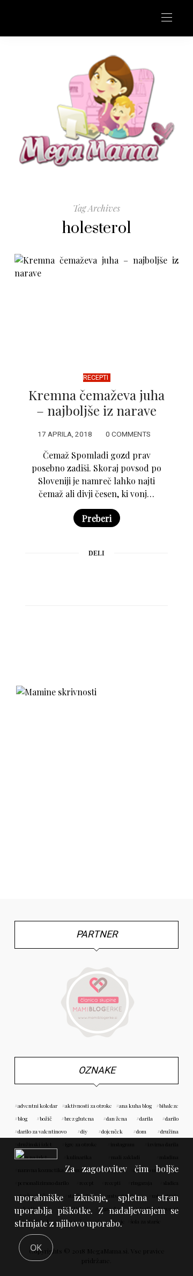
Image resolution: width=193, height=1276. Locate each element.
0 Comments (128, 434)
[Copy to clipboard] (137, 579)
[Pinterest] (76, 579)
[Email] (96, 579)
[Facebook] (56, 579)
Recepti (95, 377)
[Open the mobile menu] (167, 18)
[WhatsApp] (117, 579)
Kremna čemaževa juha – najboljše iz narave (96, 402)
